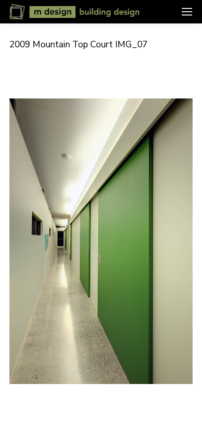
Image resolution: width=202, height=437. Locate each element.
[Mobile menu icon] (187, 11)
